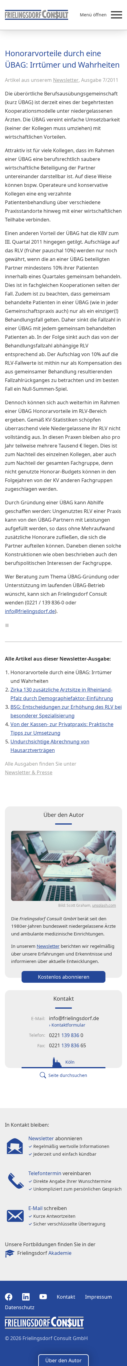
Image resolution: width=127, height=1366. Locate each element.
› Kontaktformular (67, 1025)
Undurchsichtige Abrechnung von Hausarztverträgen (49, 746)
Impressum (98, 1297)
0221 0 (66, 1035)
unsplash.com (104, 905)
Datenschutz (20, 1307)
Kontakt (66, 1297)
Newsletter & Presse (28, 772)
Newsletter (66, 80)
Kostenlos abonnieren (63, 976)
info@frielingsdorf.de (30, 611)
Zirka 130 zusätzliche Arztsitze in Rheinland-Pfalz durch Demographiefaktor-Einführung (61, 694)
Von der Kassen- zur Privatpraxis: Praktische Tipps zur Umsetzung (61, 728)
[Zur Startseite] (36, 15)
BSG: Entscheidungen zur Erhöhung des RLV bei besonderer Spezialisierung (66, 711)
